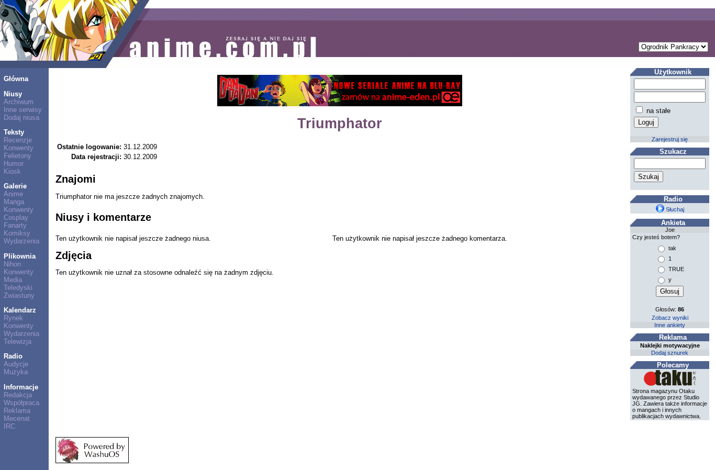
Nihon (12, 264)
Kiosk (12, 171)
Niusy (13, 94)
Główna (16, 79)
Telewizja (17, 341)
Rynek (13, 318)
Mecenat (17, 418)
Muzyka (16, 372)
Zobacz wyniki (670, 318)
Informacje (21, 387)
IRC (9, 426)
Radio (13, 356)
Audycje (16, 364)
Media (13, 280)
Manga (14, 202)
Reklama (17, 411)
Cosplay (16, 217)
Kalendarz (20, 310)
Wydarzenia (21, 241)
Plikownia (20, 256)
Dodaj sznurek (669, 353)
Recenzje (18, 140)
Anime (13, 194)
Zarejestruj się (670, 139)
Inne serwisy (23, 110)
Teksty (14, 132)
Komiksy (17, 233)
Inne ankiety (669, 325)
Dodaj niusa (21, 117)
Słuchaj (674, 209)
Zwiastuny (19, 295)
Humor (14, 163)
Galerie (15, 186)
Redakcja (18, 395)
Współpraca (21, 403)
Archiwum (18, 102)
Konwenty (18, 148)
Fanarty (15, 225)
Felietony (17, 156)
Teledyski (18, 288)
